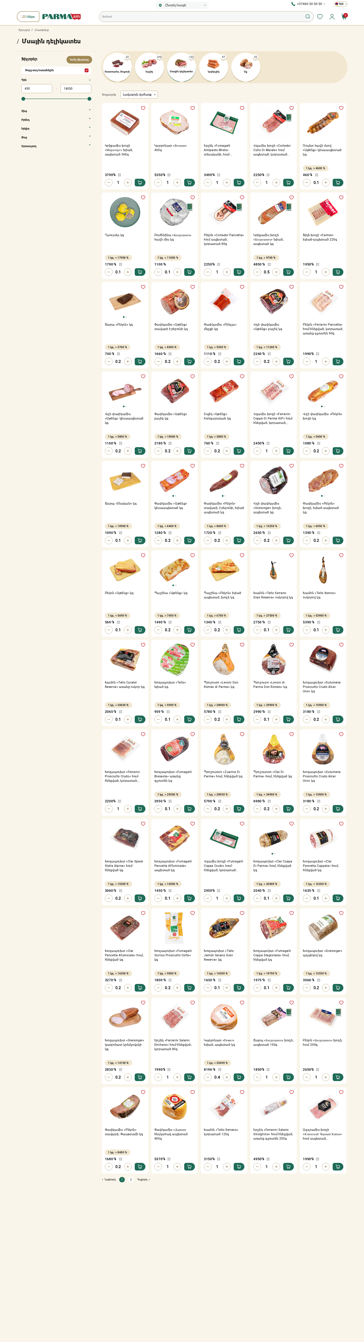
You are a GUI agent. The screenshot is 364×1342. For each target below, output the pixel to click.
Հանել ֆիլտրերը (79, 59)
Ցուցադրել (109, 94)
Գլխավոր (24, 29)
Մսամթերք (41, 29)
